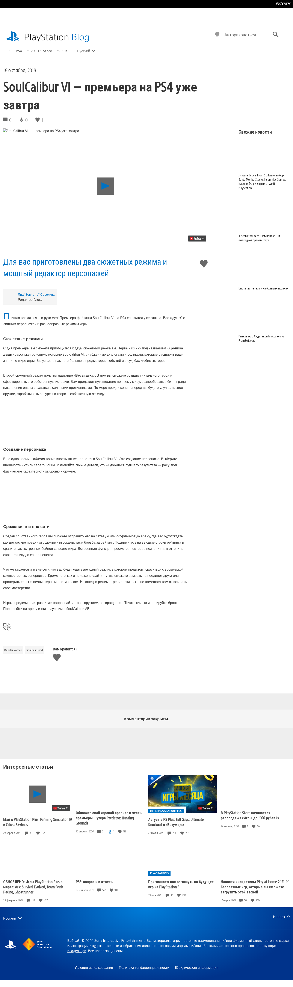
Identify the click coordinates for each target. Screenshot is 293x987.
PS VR (30, 51)
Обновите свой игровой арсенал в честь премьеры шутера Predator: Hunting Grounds (109, 817)
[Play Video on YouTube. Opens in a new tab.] (197, 239)
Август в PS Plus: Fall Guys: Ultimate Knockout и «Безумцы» (176, 822)
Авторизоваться (240, 34)
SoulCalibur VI (34, 650)
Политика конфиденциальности (144, 967)
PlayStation (57, 36)
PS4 (19, 51)
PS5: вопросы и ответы (94, 881)
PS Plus (61, 51)
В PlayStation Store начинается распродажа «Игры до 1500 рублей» (250, 815)
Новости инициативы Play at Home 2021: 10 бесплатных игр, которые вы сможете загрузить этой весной (255, 886)
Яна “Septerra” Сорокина (36, 294)
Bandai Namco (13, 650)
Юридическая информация (196, 967)
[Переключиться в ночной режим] (217, 35)
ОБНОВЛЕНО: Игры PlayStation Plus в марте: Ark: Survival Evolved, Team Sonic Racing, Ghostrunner (33, 886)
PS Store (45, 51)
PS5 (9, 51)
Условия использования (94, 967)
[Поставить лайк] (38, 833)
